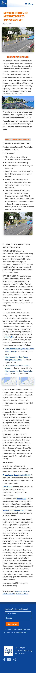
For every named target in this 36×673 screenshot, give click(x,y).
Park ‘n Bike (10, 337)
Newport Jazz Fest (22, 593)
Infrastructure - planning (21, 591)
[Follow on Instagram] (14, 660)
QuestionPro (10, 632)
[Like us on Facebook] (4, 660)
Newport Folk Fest (9, 593)
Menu (30, 4)
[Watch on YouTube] (9, 660)
